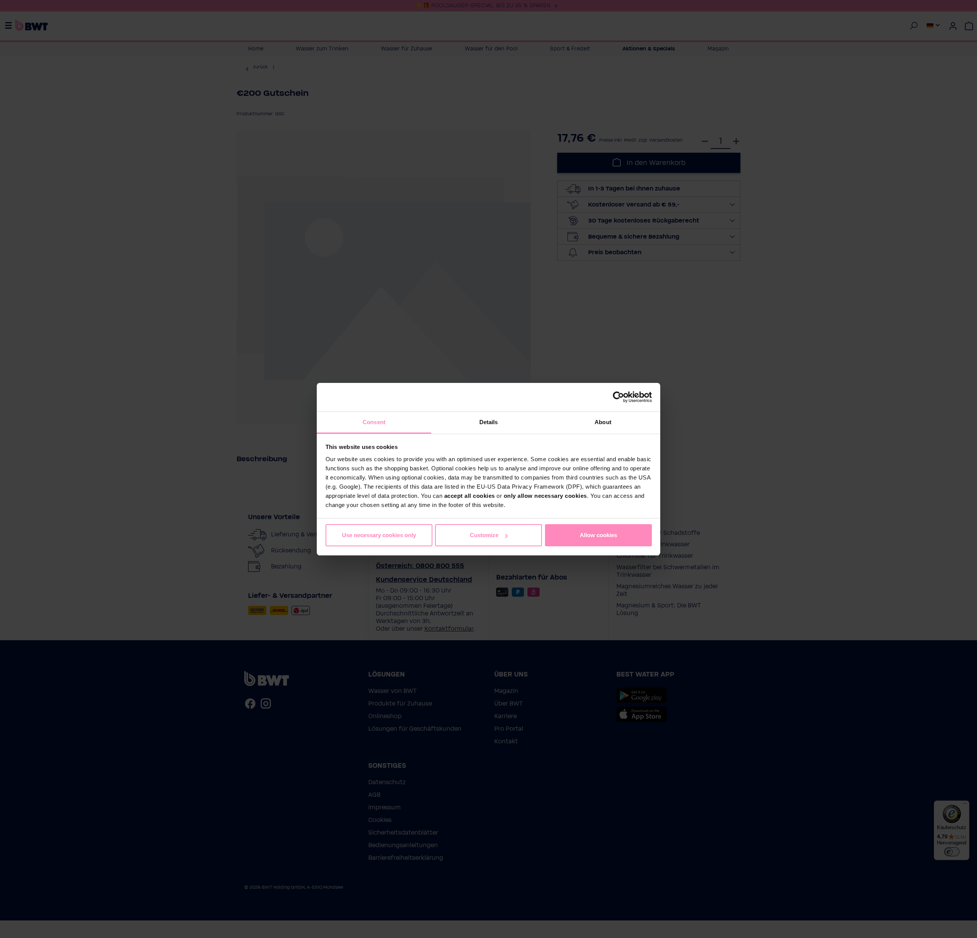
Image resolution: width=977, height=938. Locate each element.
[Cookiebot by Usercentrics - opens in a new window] (618, 397)
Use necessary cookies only (379, 535)
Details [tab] (488, 422)
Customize (484, 535)
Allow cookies (598, 535)
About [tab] (603, 422)
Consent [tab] (374, 422)
